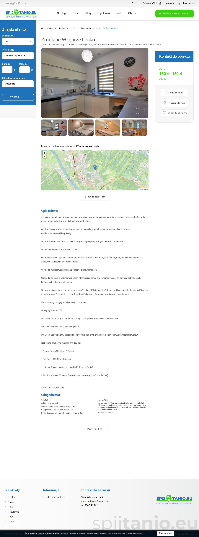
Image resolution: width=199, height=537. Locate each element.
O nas (75, 13)
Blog (88, 13)
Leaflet (141, 189)
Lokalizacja (8, 35)
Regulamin (103, 13)
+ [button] (44, 152)
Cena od (6, 64)
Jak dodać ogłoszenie (57, 497)
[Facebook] (132, 3)
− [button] (44, 156)
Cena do (23, 64)
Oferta (132, 13)
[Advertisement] (99, 459)
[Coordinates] (95, 167)
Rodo (119, 13)
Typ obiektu (8, 50)
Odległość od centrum (13, 78)
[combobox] (18, 41)
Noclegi (61, 13)
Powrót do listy (94, 429)
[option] (95, 83)
